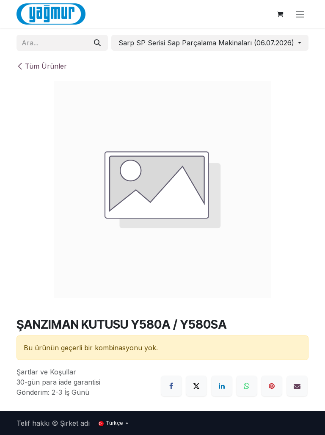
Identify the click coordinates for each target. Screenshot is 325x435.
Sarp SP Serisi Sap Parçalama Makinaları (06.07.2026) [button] (207, 43)
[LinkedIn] (222, 386)
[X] (196, 386)
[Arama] (97, 43)
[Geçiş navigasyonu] (300, 14)
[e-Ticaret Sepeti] (279, 14)
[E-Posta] (297, 386)
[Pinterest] (272, 386)
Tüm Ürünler (46, 66)
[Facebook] (171, 386)
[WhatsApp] (247, 386)
